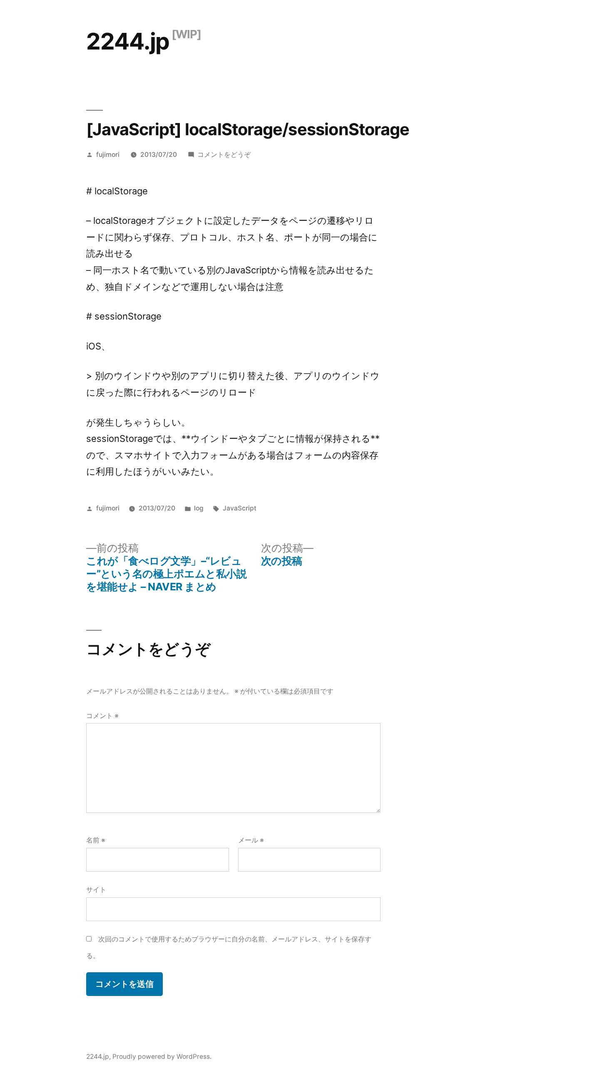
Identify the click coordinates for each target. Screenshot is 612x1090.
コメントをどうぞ (224, 155)
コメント (102, 716)
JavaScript (239, 508)
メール (251, 840)
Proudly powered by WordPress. (161, 1056)
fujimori (107, 155)
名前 (95, 840)
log (199, 508)
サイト (96, 890)
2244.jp (127, 41)
